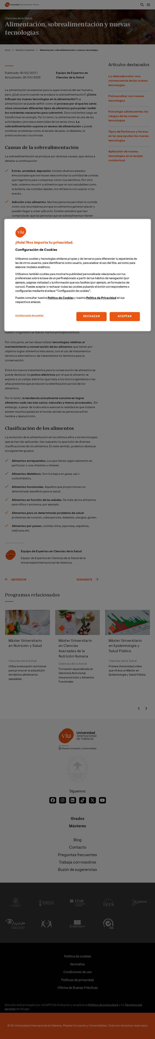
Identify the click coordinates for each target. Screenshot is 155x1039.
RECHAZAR (91, 316)
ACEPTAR (125, 316)
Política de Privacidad (101, 298)
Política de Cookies (61, 298)
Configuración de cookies (29, 316)
